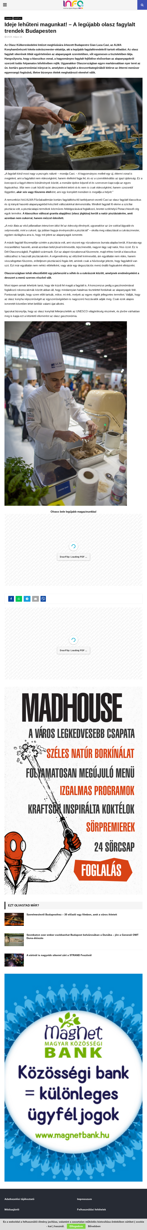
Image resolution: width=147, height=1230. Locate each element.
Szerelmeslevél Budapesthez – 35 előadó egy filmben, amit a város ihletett (72, 914)
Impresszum (84, 1199)
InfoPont (17, 18)
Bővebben (94, 1226)
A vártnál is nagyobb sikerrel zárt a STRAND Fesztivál (59, 955)
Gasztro (8, 18)
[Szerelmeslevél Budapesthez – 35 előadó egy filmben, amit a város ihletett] (14, 919)
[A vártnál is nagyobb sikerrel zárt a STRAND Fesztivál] (14, 960)
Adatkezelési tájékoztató (19, 1199)
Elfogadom (76, 1226)
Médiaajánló (11, 1209)
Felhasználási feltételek (91, 1209)
